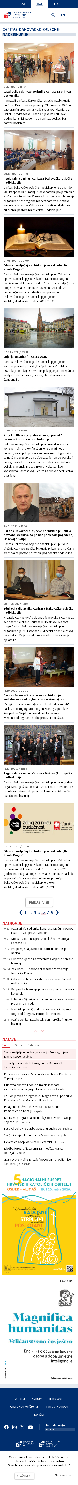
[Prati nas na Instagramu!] (14, 1427)
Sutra (18, 1045)
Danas (6, 1045)
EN (63, 15)
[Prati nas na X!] (22, 1427)
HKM (21, 3)
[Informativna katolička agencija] (50, 1444)
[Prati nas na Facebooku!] (6, 1427)
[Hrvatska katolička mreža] (25, 1444)
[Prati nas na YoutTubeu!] (30, 1427)
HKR (57, 3)
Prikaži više (39, 902)
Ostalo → (34, 1045)
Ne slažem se (63, 1475)
